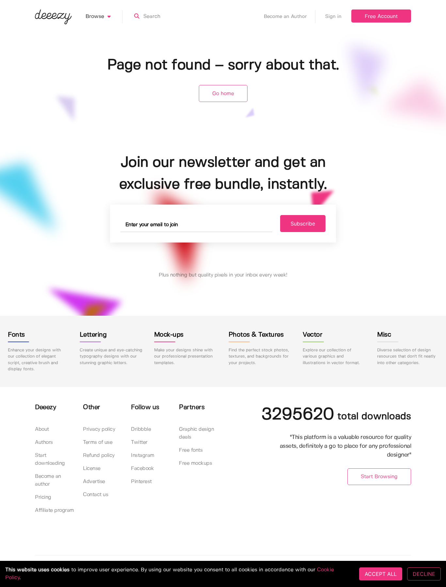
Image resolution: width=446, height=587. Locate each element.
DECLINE (424, 574)
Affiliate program (54, 510)
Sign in (333, 16)
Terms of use (97, 442)
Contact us (95, 494)
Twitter (139, 442)
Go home (223, 93)
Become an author (48, 480)
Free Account (381, 16)
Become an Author (285, 16)
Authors (44, 442)
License (92, 468)
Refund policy (99, 455)
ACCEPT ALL (381, 574)
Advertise (94, 481)
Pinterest (141, 481)
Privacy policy (99, 429)
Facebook (142, 468)
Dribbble (141, 429)
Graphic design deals (196, 433)
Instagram (142, 455)
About (42, 429)
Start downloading (50, 459)
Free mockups (195, 463)
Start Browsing (379, 476)
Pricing (43, 497)
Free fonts (190, 450)
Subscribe (303, 223)
